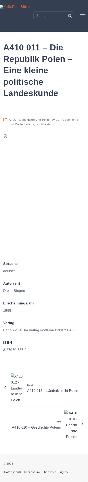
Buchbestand (45, 124)
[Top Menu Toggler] (82, 16)
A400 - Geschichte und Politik (29, 119)
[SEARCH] (70, 16)
